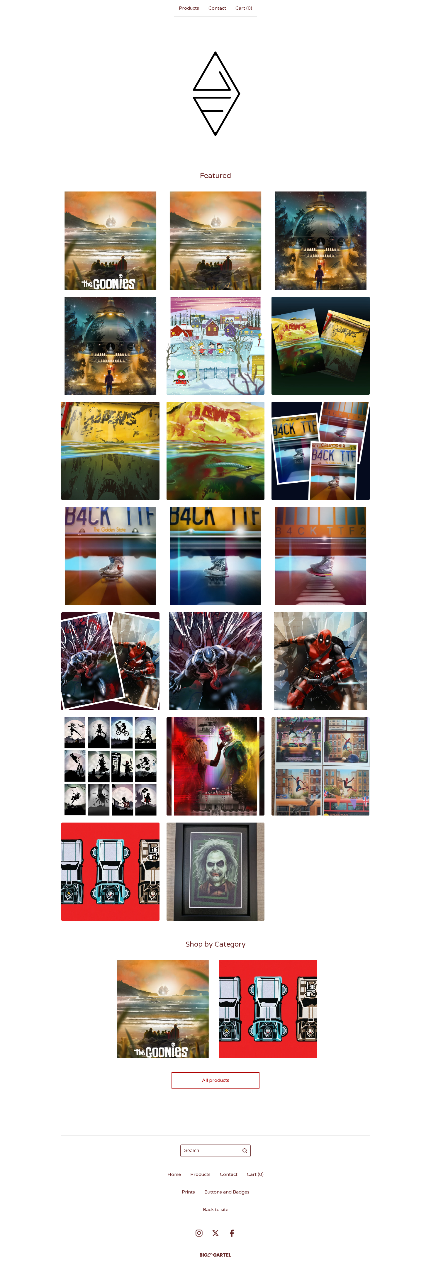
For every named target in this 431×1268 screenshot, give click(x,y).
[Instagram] (199, 1233)
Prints (188, 1192)
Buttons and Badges (227, 1192)
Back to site (215, 1210)
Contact (217, 8)
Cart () (243, 8)
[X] (215, 1233)
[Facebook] (232, 1233)
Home (174, 1174)
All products (215, 1080)
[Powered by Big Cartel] (215, 1255)
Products (189, 8)
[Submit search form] (244, 1150)
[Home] (215, 93)
